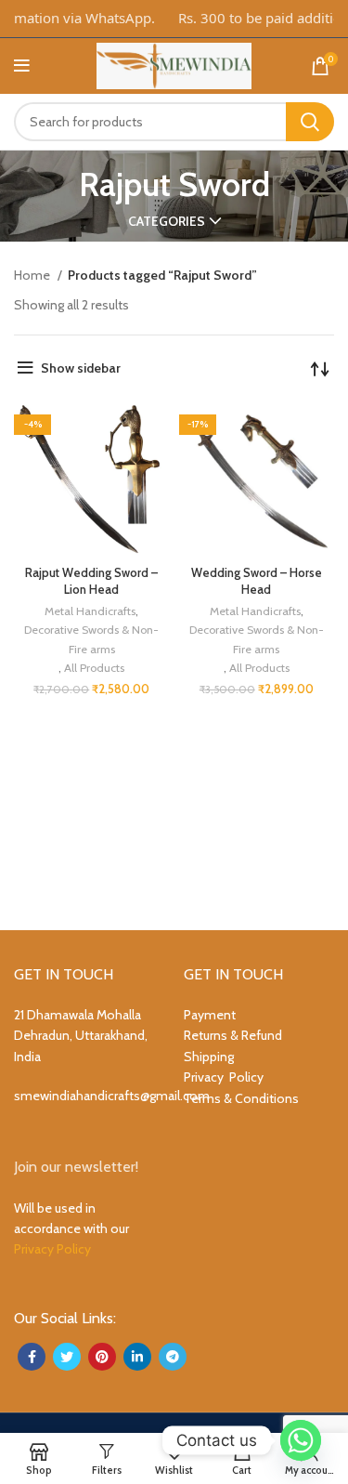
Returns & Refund (233, 1035)
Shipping (209, 1056)
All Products (94, 668)
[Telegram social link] (173, 1357)
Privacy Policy (224, 1077)
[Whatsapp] (300, 1440)
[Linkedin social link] (137, 1357)
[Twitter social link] (67, 1357)
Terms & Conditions (241, 1098)
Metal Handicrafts (90, 611)
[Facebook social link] (31, 1357)
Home (33, 275)
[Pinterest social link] (102, 1357)
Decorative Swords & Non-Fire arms (91, 639)
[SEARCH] (310, 121)
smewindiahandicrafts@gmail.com (112, 1095)
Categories (166, 221)
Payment (210, 1014)
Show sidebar (81, 368)
